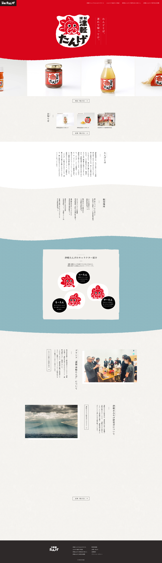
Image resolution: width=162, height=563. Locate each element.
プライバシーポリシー (97, 554)
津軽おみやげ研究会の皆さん (131, 3)
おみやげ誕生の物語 (113, 3)
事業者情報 (94, 547)
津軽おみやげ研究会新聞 (151, 3)
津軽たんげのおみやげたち (95, 3)
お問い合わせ (95, 549)
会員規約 (94, 552)
